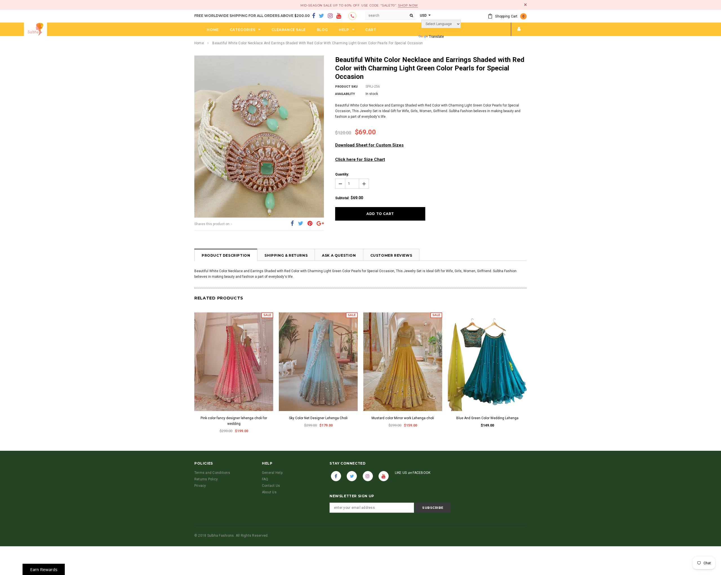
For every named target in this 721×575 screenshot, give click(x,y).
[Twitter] (321, 16)
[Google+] (320, 224)
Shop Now (408, 5)
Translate (436, 37)
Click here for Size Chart (360, 159)
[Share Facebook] (292, 224)
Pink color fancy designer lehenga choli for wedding (234, 421)
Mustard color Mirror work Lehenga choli (402, 418)
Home (199, 43)
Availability (345, 94)
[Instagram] (330, 16)
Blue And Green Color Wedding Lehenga (487, 418)
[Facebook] (313, 16)
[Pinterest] (310, 224)
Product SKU (346, 86)
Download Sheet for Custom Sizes (369, 145)
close (525, 4)
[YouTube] (338, 16)
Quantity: (342, 174)
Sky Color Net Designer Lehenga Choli (318, 418)
